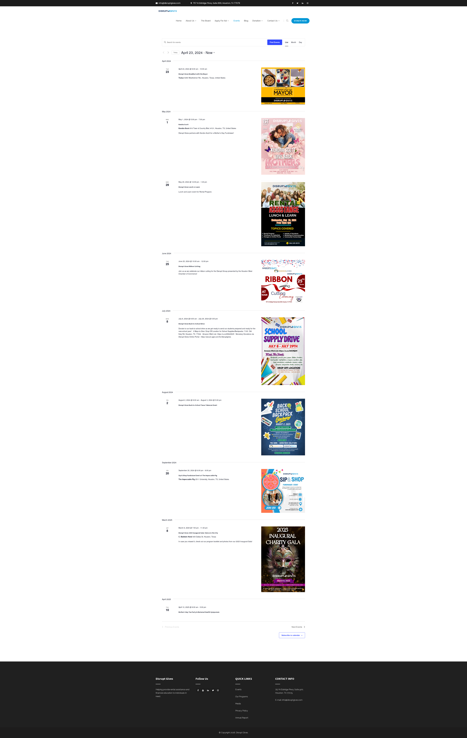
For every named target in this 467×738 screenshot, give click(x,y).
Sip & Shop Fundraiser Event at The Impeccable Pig (198, 475)
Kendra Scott (184, 124)
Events (237, 21)
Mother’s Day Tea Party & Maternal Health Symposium (199, 612)
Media (238, 703)
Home (179, 21)
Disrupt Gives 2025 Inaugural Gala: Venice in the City (198, 533)
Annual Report (241, 718)
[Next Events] (168, 52)
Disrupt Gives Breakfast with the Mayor (193, 74)
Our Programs (241, 696)
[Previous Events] (163, 52)
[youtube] (203, 690)
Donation (256, 21)
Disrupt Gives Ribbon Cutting (189, 266)
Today (175, 52)
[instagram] (307, 3)
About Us (190, 21)
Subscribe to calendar (291, 635)
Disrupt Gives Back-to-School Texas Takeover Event (198, 405)
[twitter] (297, 3)
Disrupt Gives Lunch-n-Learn (189, 187)
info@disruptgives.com (292, 700)
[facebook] (292, 3)
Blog (246, 21)
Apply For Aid (221, 21)
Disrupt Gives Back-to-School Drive (192, 324)
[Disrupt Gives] (167, 12)
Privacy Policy (241, 711)
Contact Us (272, 21)
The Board (206, 21)
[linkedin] (302, 3)
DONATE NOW (300, 21)
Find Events (275, 42)
